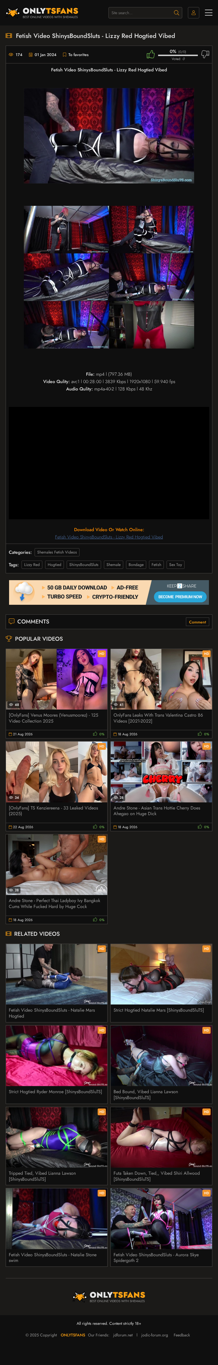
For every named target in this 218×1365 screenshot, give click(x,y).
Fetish (156, 564)
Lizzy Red (32, 564)
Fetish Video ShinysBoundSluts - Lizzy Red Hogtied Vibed (109, 537)
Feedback (182, 1335)
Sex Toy (175, 564)
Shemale (113, 564)
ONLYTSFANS (73, 1335)
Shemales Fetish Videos (57, 552)
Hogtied (54, 564)
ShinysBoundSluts (83, 564)
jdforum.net (123, 1335)
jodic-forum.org (154, 1335)
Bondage (136, 564)
